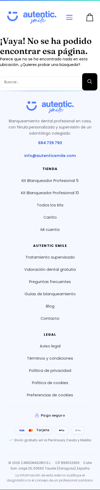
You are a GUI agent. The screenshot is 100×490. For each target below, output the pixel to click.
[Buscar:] (41, 81)
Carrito (50, 217)
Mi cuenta (50, 229)
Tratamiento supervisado (50, 257)
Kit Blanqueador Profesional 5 (50, 180)
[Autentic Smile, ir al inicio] (50, 107)
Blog (50, 306)
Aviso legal (50, 346)
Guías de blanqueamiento (50, 294)
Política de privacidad (50, 370)
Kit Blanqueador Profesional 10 (50, 193)
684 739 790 (50, 143)
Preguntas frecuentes (50, 281)
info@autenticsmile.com (50, 156)
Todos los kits (50, 205)
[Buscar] (89, 82)
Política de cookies (50, 383)
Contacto (50, 318)
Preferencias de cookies (50, 395)
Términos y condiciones (50, 358)
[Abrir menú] (69, 17)
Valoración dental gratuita (50, 269)
